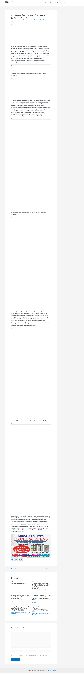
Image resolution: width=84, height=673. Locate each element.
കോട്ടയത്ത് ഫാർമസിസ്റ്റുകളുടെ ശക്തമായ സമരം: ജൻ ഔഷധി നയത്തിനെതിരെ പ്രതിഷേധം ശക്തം (41, 597)
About (44, 2)
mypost (63, 2)
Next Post (49, 569)
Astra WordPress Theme (51, 670)
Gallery (54, 2)
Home (40, 2)
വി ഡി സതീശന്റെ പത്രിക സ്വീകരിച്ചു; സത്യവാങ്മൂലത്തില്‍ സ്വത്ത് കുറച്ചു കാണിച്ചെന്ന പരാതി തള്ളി (40, 609)
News (58, 2)
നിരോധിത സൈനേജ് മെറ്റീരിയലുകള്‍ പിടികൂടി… (19, 582)
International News (24, 20)
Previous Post (14, 569)
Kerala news (69, 2)
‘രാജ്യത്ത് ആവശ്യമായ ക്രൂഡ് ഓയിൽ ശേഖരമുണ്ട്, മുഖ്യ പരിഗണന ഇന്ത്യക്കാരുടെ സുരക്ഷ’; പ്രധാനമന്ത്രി (20, 608)
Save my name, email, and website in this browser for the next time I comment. (30, 655)
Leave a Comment (15, 20)
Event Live (76, 2)
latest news (36, 20)
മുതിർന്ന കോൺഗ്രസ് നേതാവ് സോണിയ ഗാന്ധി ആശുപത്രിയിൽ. (20, 597)
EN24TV (9, 2)
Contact (49, 2)
